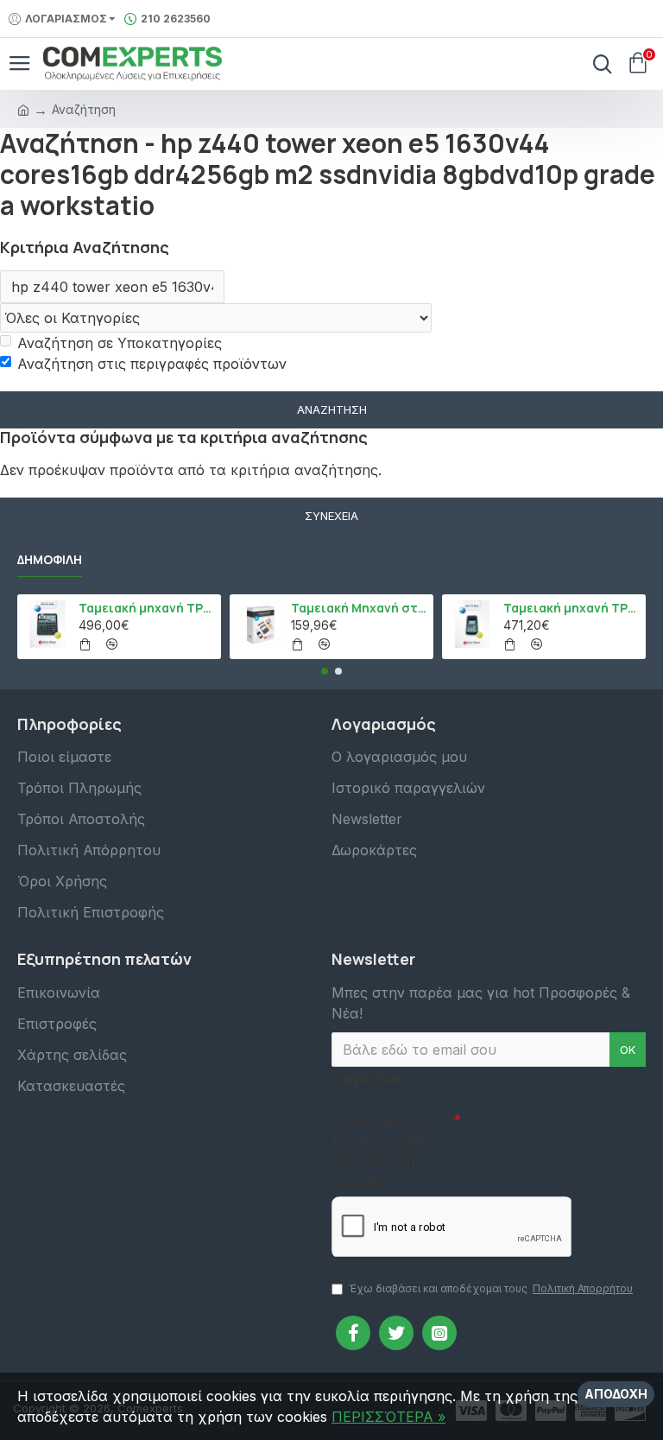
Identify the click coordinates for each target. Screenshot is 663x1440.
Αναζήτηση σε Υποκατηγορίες (119, 343)
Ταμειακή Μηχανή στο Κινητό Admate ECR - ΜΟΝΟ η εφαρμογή (359, 608)
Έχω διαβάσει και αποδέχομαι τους (491, 1288)
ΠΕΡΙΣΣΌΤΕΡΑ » (388, 1416)
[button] (324, 671)
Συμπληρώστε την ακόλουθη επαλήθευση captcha (380, 1150)
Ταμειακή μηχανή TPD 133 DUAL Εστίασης (147, 608)
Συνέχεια (331, 516)
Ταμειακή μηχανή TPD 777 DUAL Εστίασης (572, 608)
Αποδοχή (615, 1393)
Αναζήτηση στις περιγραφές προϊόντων (152, 363)
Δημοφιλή (49, 560)
